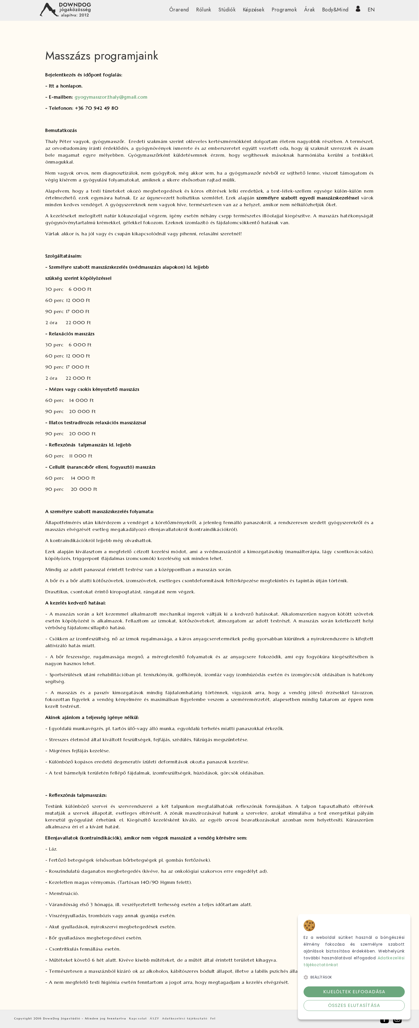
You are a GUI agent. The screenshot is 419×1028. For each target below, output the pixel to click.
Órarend (179, 9)
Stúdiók (226, 9)
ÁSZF (154, 1018)
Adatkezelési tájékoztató (185, 1018)
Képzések (253, 9)
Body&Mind (335, 9)
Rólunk (203, 9)
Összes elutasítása (354, 1005)
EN (371, 9)
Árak (309, 9)
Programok (284, 9)
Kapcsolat (138, 1018)
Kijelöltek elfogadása (354, 991)
